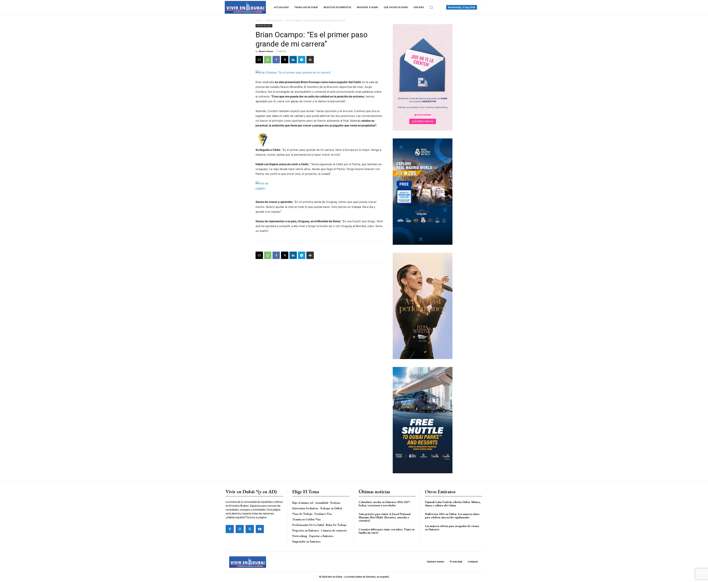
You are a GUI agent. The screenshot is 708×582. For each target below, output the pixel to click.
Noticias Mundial (274, 20)
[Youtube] (260, 529)
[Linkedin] (293, 59)
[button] (431, 7)
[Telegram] (301, 59)
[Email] (259, 59)
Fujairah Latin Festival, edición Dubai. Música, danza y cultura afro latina (452, 503)
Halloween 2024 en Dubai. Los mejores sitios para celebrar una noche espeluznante (452, 515)
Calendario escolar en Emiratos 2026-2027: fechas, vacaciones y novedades (384, 503)
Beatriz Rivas (266, 51)
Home (259, 20)
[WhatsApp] (267, 59)
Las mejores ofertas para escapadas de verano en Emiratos (452, 527)
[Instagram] (240, 529)
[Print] (310, 59)
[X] (284, 59)
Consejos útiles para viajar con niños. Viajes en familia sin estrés (386, 531)
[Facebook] (276, 59)
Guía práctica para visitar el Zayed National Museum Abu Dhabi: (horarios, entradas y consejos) (384, 517)
